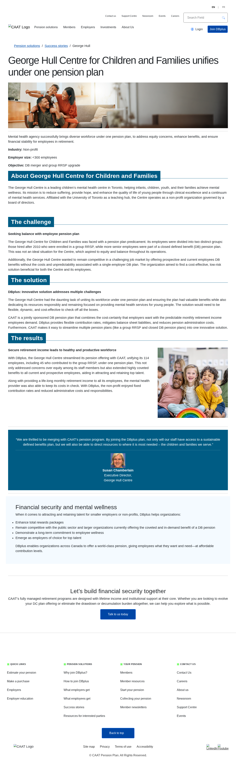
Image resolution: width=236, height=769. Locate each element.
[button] (223, 18)
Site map (89, 746)
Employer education (20, 698)
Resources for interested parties (84, 715)
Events (162, 16)
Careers (175, 16)
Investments (108, 27)
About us (182, 689)
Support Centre (129, 16)
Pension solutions (46, 27)
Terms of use (123, 746)
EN (213, 7)
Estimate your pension (21, 672)
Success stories (56, 46)
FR (223, 7)
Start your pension (132, 689)
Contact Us (184, 672)
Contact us (110, 16)
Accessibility (145, 746)
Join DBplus (218, 29)
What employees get (77, 698)
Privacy (105, 746)
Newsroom (147, 16)
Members (69, 27)
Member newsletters (133, 707)
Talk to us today (122, 614)
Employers (88, 27)
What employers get (77, 689)
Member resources (132, 681)
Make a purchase (18, 681)
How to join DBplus (76, 681)
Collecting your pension (135, 698)
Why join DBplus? (75, 672)
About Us (128, 27)
